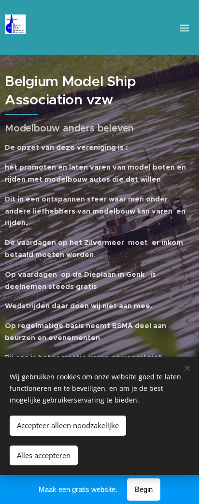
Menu (184, 27)
